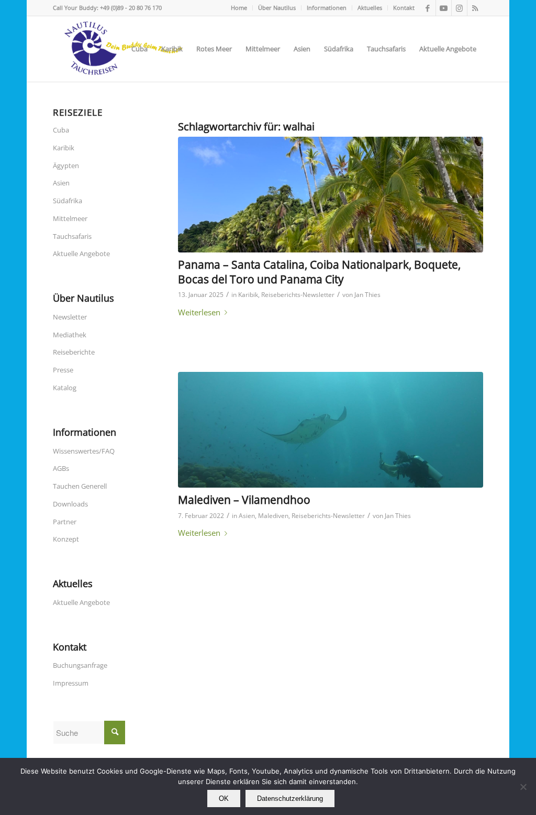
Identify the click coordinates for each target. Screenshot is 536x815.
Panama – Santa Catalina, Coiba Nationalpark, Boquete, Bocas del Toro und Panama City (319, 271)
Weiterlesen (199, 312)
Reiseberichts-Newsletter (297, 294)
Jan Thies (367, 294)
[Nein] (523, 786)
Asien (247, 515)
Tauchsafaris (72, 236)
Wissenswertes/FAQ (84, 451)
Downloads (70, 504)
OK (224, 798)
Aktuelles (370, 8)
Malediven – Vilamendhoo (244, 499)
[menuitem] (239, 7)
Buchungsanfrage (80, 665)
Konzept (66, 539)
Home (239, 8)
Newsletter (70, 317)
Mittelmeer (70, 218)
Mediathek (69, 334)
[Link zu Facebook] (428, 8)
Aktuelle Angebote (81, 253)
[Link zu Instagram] (459, 8)
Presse (63, 370)
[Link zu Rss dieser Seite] (475, 8)
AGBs (61, 468)
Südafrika (67, 200)
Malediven (273, 515)
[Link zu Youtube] (443, 8)
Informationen (327, 8)
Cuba (61, 130)
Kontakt (404, 8)
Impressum (70, 683)
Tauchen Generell (80, 486)
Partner (64, 521)
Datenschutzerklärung (290, 798)
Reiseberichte (74, 352)
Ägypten (66, 165)
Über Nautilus (277, 8)
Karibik (248, 294)
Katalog (64, 387)
